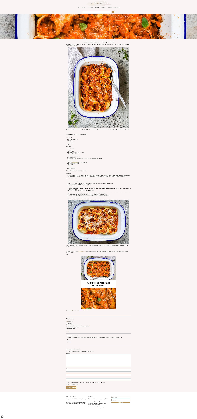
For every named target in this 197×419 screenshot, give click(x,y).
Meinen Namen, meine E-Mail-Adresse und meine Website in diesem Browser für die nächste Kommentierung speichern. (86, 382)
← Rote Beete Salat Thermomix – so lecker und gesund (74, 312)
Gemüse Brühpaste (75, 162)
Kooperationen (116, 7)
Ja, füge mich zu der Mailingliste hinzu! (73, 384)
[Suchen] (113, 12)
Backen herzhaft (73, 310)
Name (67, 368)
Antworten (68, 331)
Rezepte (83, 7)
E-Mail (67, 373)
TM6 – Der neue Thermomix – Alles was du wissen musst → (121, 312)
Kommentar (68, 353)
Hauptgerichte (79, 310)
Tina (67, 321)
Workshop (103, 7)
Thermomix (89, 7)
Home (79, 7)
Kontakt (109, 7)
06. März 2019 (71, 321)
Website (67, 377)
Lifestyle (96, 7)
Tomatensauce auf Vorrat (82, 251)
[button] (2, 416)
